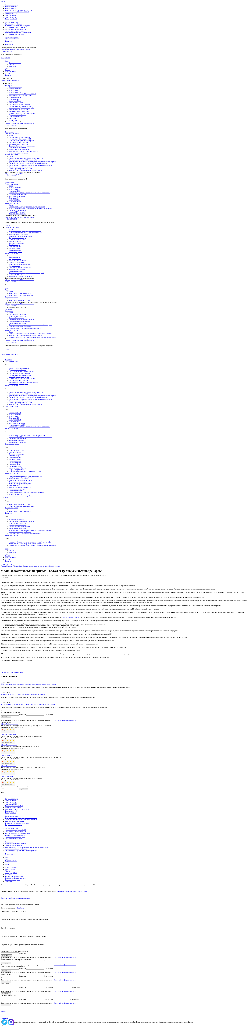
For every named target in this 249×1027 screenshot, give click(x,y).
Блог (6, 68)
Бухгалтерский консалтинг (17, 314)
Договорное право (15, 248)
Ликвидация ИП (10, 8)
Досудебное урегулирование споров (20, 236)
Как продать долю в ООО (17, 210)
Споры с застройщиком (16, 262)
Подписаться (24, 789)
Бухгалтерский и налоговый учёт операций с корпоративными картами (32, 162)
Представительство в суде (17, 238)
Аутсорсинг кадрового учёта (18, 153)
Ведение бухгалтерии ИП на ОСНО (20, 168)
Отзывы (7, 73)
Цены (6, 290)
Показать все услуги (11, 155)
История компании (15, 63)
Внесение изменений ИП (17, 196)
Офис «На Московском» (9, 745)
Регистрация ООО (11, 15)
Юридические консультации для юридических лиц (25, 232)
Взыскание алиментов (16, 271)
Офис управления (7, 776)
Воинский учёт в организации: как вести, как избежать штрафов (30, 333)
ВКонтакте (8, 874)
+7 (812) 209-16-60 (7, 51)
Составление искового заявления (20, 267)
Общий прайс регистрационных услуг (21, 295)
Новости (7, 70)
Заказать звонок (25, 49)
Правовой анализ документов (18, 234)
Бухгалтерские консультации (14, 34)
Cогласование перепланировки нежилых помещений (26, 273)
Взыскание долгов (15, 250)
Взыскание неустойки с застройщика (21, 276)
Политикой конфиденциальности (65, 720)
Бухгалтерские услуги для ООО (15, 27)
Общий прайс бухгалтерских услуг (20, 293)
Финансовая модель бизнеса (18, 323)
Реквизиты (12, 66)
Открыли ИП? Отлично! (17, 212)
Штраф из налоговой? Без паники (20, 167)
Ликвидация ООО (11, 6)
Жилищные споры (15, 241)
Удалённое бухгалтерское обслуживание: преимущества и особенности (32, 337)
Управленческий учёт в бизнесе (19, 321)
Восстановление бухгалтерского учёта (17, 26)
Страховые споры (14, 257)
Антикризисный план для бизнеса (20, 326)
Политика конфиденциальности (15, 878)
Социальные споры (15, 246)
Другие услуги (9, 44)
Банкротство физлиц (15, 274)
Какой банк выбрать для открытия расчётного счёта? (26, 158)
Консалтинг (9, 41)
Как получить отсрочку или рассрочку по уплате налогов (28, 163)
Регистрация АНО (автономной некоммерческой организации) (29, 193)
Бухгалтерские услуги (12, 22)
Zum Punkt (20, 908)
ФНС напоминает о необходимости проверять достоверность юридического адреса (28, 684)
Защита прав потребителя (17, 260)
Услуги (11, 135)
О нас (6, 61)
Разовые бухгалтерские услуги (15, 31)
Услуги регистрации (11, 5)
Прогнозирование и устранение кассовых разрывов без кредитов (30, 325)
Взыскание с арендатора (17, 269)
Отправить (5, 716)
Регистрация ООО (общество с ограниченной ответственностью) (30, 208)
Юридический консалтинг (17, 316)
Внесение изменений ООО (18, 194)
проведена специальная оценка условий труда (72, 891)
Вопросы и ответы (11, 71)
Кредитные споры (15, 259)
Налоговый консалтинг (16, 318)
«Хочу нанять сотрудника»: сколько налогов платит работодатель (30, 165)
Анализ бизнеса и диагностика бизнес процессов (25, 328)
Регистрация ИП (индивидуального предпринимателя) (27, 207)
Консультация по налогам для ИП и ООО (22, 319)
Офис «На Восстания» (8, 734)
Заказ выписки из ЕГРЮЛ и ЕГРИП (17, 12)
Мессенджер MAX (13, 49)
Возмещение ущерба (15, 252)
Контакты (8, 75)
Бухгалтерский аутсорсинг (13, 838)
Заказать (7, 225)
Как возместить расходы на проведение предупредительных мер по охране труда (28, 704)
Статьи (11, 156)
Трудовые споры (14, 266)
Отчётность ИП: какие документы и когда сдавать (25, 170)
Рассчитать (8, 309)
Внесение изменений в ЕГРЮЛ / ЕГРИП (18, 10)
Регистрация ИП (10, 17)
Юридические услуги (12, 38)
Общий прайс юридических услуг (20, 264)
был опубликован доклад (71, 617)
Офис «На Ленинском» (8, 766)
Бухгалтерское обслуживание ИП (16, 29)
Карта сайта (9, 881)
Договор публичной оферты (14, 876)
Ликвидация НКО (11, 19)
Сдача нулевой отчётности (13, 24)
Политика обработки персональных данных (15, 898)
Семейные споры (14, 245)
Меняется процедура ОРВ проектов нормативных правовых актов (23, 694)
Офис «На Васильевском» (9, 724)
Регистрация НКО (11, 13)
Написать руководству (12, 880)
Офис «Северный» (7, 755)
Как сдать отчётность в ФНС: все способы (23, 160)
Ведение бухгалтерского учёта (19, 149)
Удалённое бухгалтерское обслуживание (18, 33)
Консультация (5, 58)
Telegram (4, 49)
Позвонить (15, 80)
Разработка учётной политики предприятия (23, 151)
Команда (11, 64)
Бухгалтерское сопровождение (15, 837)
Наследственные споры (16, 243)
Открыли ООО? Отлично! (17, 214)
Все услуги (8, 85)
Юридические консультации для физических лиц (25, 231)
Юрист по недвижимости (17, 239)
